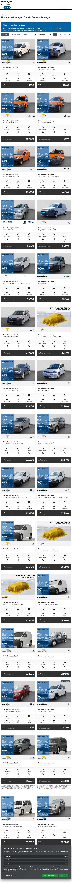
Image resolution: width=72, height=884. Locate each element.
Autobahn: (2, 787)
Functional (8, 859)
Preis (7, 85)
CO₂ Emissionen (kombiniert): (6, 785)
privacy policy (14, 870)
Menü (8, 7)
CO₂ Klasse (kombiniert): (19, 785)
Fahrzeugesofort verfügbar (62, 7)
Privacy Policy (9, 875)
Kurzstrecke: (8, 786)
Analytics (8, 863)
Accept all (63, 875)
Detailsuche (17, 34)
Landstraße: (25, 786)
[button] (30, 34)
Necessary (8, 856)
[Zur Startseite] (1, 7)
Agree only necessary (50, 875)
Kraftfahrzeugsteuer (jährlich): (14, 787)
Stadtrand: (16, 786)
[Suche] (70, 7)
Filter (6, 34)
